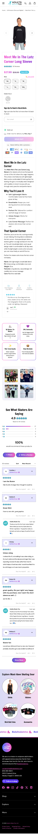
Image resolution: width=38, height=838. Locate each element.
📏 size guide (30, 77)
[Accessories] (28, 715)
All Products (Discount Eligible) (15, 10)
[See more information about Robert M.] (32, 584)
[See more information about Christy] (32, 547)
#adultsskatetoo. (22, 768)
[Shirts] (10, 691)
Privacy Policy (6, 831)
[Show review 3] (8, 316)
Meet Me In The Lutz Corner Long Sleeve (30, 10)
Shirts (10, 702)
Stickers (28, 702)
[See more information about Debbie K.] (32, 502)
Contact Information (19, 833)
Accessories (28, 726)
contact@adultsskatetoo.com (12, 773)
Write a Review (27, 460)
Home (3, 10)
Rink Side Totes (10, 726)
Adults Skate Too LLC (12, 827)
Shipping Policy (16, 831)
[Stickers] (28, 691)
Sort (17, 468)
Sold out (19, 139)
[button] (34, 3)
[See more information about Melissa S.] (32, 637)
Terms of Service (6, 833)
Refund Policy (26, 831)
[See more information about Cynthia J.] (32, 475)
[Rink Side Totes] (10, 715)
